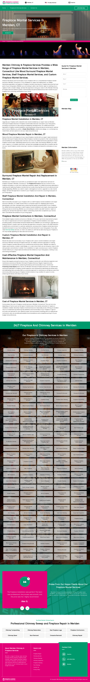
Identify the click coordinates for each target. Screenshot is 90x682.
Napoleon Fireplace (45, 474)
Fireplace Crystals (28, 461)
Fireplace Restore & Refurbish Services (28, 556)
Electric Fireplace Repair (62, 405)
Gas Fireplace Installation (11, 412)
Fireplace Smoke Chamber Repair (45, 374)
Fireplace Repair (45, 360)
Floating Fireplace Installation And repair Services (61, 557)
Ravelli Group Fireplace (45, 500)
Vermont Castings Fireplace (78, 474)
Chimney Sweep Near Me (45, 531)
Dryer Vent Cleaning (79, 507)
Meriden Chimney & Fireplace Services (68, 679)
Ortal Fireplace (61, 487)
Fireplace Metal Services (11, 427)
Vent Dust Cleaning (62, 513)
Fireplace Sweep (45, 399)
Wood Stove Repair (45, 537)
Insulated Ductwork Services (79, 550)
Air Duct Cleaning (28, 513)
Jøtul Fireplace (11, 487)
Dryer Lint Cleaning (45, 513)
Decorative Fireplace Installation (79, 525)
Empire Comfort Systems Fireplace (11, 500)
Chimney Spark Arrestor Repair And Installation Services (45, 367)
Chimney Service (45, 350)
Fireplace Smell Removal (11, 448)
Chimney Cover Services (62, 387)
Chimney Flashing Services (11, 399)
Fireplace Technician (79, 531)
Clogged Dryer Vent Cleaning (11, 518)
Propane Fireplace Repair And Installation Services (11, 420)
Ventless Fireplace (45, 543)
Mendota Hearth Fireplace (45, 487)
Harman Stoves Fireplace (28, 481)
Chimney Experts (11, 524)
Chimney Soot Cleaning (11, 360)
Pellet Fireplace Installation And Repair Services (61, 461)
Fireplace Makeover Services (45, 550)
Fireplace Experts (79, 518)
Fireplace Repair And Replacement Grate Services (28, 428)
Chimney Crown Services (11, 387)
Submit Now (74, 99)
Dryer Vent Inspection (78, 513)
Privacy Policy (36, 669)
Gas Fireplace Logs (78, 427)
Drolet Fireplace (11, 493)
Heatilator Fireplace (28, 474)
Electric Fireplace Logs (28, 434)
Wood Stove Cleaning (79, 537)
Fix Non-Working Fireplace (28, 367)
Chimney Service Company (62, 518)
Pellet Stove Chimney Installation (45, 454)
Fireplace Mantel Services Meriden (15, 41)
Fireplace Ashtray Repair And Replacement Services (78, 420)
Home (4, 8)
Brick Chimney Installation (78, 367)
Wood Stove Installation (62, 537)
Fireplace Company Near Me (11, 537)
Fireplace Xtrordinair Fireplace (79, 487)
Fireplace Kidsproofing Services (61, 507)
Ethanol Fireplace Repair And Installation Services (62, 413)
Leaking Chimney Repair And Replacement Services (28, 441)
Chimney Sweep (11, 350)
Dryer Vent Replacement (45, 525)
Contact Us (34, 8)
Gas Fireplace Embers (78, 454)
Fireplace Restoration (11, 367)
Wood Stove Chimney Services (11, 543)
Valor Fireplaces (28, 468)
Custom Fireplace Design (28, 454)
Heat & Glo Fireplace (11, 481)
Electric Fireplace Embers (62, 454)
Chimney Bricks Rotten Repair (61, 441)
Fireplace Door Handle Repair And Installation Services (61, 420)
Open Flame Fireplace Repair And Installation (11, 550)
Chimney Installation (79, 355)
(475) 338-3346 (81, 8)
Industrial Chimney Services (78, 434)
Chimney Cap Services (28, 387)
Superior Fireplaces (11, 468)
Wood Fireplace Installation (79, 405)
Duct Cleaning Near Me (28, 531)
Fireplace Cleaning (78, 350)
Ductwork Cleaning (62, 531)
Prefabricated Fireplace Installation (79, 412)
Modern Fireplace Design (11, 454)
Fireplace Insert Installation (11, 507)
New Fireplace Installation (78, 360)
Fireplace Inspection (45, 380)
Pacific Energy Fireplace (28, 487)
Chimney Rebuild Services (28, 507)
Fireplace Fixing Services (28, 543)
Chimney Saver (78, 380)
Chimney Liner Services (11, 393)
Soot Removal (45, 355)
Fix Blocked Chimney (11, 441)
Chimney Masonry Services (28, 399)
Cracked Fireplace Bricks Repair (45, 556)
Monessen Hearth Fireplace (28, 493)
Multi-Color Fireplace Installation (45, 461)
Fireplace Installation (62, 360)
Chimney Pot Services (62, 393)
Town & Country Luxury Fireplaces (45, 468)
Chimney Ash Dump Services (45, 393)
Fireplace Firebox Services (45, 427)
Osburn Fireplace (45, 481)
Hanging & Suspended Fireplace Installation (78, 543)
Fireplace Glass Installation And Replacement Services (28, 420)
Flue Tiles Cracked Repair (45, 448)
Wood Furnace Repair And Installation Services (45, 413)
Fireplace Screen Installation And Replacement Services (78, 500)
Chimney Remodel (62, 549)
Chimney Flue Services (78, 387)
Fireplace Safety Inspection (62, 525)
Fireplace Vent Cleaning (62, 399)
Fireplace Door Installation (45, 420)
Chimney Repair (62, 355)
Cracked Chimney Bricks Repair (78, 441)
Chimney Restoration (11, 380)
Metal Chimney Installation (11, 374)
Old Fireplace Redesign (61, 448)
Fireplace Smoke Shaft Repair (28, 374)
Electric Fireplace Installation (28, 412)
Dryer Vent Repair (28, 524)
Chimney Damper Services (28, 393)
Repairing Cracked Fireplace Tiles (44, 441)
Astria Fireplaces (79, 468)
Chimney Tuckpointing (78, 374)
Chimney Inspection (62, 350)
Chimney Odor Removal (28, 448)
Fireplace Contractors (78, 399)
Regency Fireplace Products (78, 461)
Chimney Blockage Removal (28, 380)
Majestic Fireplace (61, 474)
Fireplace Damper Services (62, 427)
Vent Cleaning (11, 513)
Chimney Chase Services (45, 387)
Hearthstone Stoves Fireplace (79, 493)
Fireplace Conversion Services (62, 543)
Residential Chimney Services (62, 434)
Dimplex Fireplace (62, 481)
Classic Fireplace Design (79, 448)
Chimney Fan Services (79, 393)
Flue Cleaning (11, 355)
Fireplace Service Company (45, 518)
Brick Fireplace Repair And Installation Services (11, 557)
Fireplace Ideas (11, 531)
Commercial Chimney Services (45, 434)
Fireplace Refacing (61, 374)
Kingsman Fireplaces (62, 468)
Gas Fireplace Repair (45, 405)
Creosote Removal (28, 355)
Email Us (73, 2)
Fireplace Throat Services (11, 434)
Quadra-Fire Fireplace (78, 481)
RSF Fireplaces (11, 474)
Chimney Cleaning (28, 350)
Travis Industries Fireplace (62, 493)
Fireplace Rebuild (11, 405)
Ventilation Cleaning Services (28, 550)
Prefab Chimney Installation (45, 507)
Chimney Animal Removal (62, 500)
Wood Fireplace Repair (28, 405)
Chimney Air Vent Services (11, 461)
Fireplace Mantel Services (79, 556)
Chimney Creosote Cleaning (28, 360)
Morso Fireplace (45, 493)
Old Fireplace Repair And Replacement (62, 380)
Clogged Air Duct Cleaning (28, 518)
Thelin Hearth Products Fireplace (28, 500)
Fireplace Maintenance (28, 537)
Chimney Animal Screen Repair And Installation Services (62, 367)
